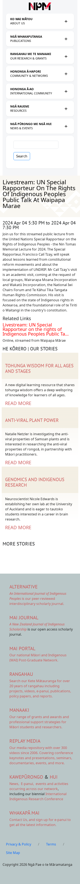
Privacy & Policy (18, 844)
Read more (18, 403)
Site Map (13, 852)
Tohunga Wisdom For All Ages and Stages (39, 368)
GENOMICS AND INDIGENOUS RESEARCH (34, 482)
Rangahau (21, 674)
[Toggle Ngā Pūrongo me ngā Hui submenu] (66, 126)
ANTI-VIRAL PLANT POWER (32, 420)
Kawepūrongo (26, 777)
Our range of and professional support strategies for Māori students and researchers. (39, 722)
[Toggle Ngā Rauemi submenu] (66, 108)
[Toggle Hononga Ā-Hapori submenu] (66, 73)
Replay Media (24, 741)
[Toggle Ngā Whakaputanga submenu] (66, 39)
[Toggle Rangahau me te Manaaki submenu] (66, 56)
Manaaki (19, 710)
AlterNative (23, 587)
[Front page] (40, 6)
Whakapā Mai (24, 813)
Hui (54, 777)
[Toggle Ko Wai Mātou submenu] (66, 21)
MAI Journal (23, 617)
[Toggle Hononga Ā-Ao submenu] (66, 91)
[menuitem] (36, 21)
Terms (51, 844)
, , (22, 783)
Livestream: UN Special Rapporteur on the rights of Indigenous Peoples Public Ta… (36, 329)
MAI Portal (22, 648)
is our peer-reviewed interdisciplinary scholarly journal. (37, 598)
